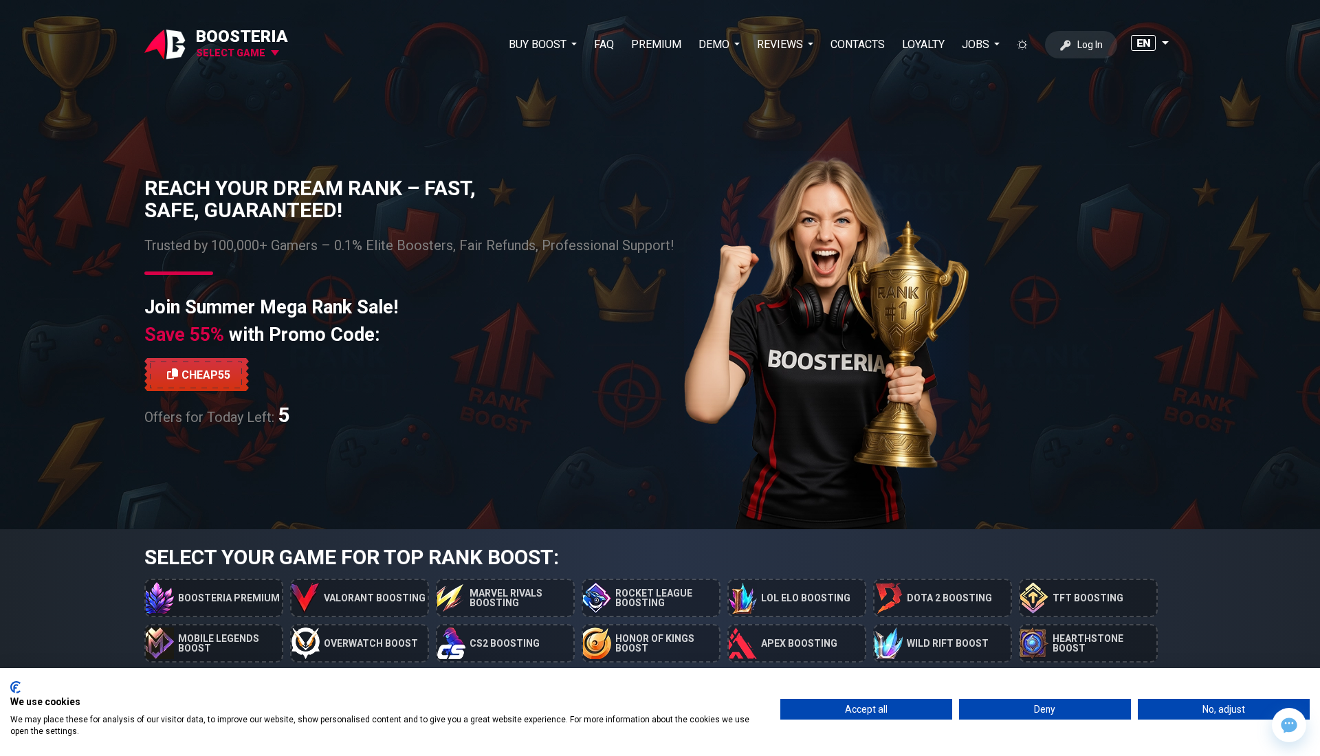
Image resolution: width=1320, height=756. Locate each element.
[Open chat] (1289, 725)
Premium (656, 44)
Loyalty (923, 44)
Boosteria (242, 36)
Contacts (857, 44)
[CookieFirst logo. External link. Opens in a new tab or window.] (15, 687)
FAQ (604, 44)
